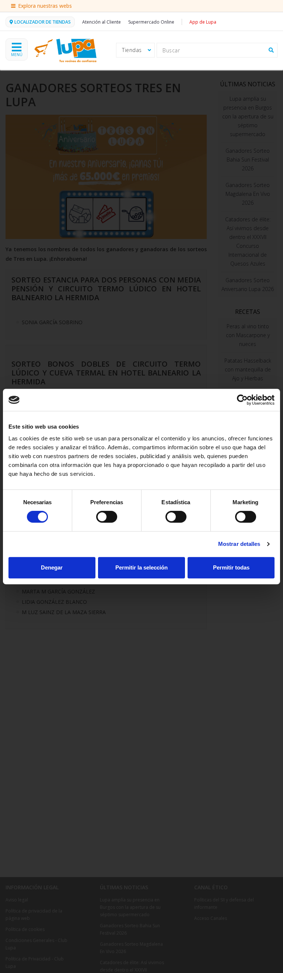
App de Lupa (202, 22)
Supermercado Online (151, 22)
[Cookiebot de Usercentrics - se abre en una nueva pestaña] (242, 399)
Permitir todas (231, 567)
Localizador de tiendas (42, 22)
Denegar (52, 567)
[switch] (106, 517)
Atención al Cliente (101, 22)
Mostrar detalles (239, 544)
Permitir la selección (141, 567)
